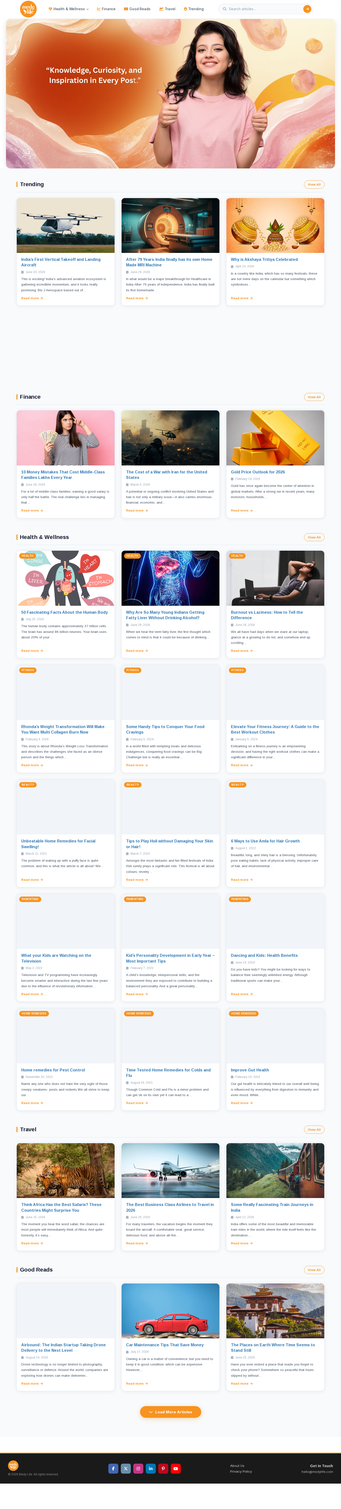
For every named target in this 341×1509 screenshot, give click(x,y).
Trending (196, 9)
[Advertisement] (170, 343)
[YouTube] (176, 1469)
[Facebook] (113, 1469)
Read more (30, 298)
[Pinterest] (163, 1469)
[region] (170, 93)
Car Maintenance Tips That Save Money (165, 1345)
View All (314, 184)
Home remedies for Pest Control (53, 1070)
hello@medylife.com (317, 1472)
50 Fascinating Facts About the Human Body (64, 612)
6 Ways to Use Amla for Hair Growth (265, 841)
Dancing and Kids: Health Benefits (264, 955)
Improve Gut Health (250, 1070)
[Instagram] (138, 1469)
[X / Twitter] (126, 1469)
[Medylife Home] (28, 9)
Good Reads (140, 9)
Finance (109, 9)
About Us (237, 1466)
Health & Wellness (69, 9)
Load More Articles (173, 1412)
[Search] (307, 9)
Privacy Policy (241, 1471)
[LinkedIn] (151, 1469)
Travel (170, 9)
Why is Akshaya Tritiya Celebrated (264, 259)
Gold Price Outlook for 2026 (258, 472)
